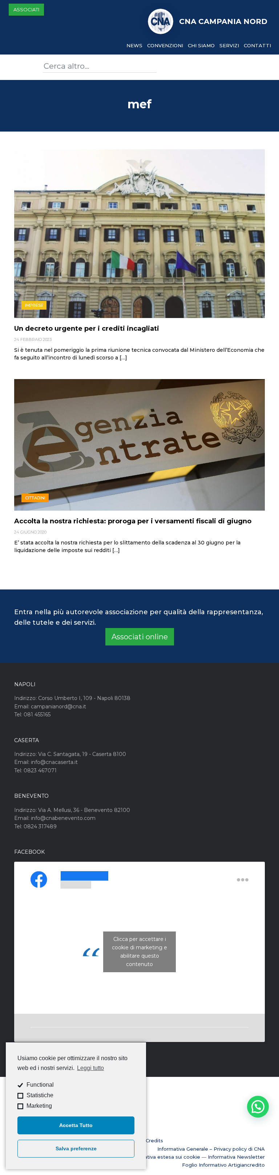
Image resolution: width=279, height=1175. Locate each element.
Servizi (229, 45)
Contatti (257, 45)
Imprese (34, 305)
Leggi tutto (90, 1068)
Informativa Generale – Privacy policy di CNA (211, 1149)
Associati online (140, 636)
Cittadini (35, 497)
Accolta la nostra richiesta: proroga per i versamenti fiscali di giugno (132, 521)
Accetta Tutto (76, 1125)
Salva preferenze (76, 1148)
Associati (26, 9)
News (134, 45)
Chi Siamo (201, 45)
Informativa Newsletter (236, 1157)
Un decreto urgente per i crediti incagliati (86, 329)
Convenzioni (165, 45)
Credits (154, 1140)
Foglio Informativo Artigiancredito (223, 1165)
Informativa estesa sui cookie (164, 1157)
